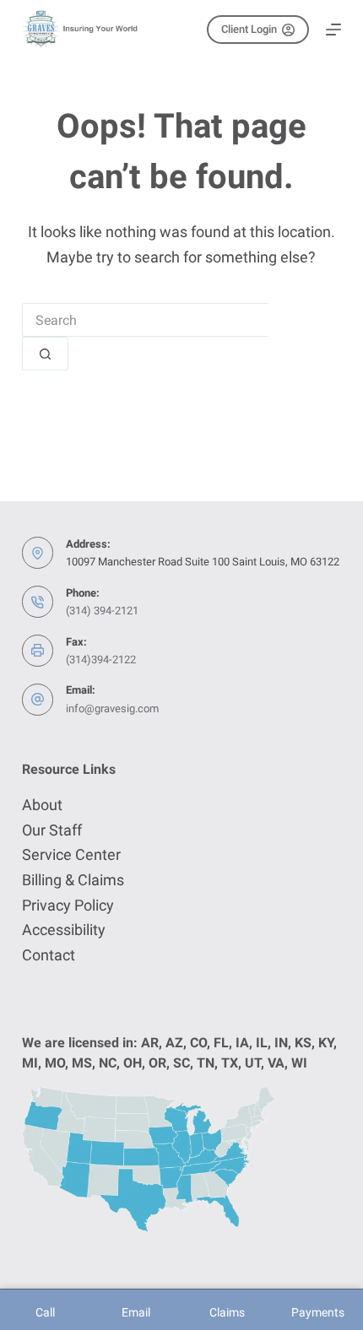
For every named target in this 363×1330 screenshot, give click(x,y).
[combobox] (145, 320)
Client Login (249, 29)
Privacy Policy (68, 905)
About (42, 805)
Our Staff (52, 830)
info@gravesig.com (112, 708)
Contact (48, 955)
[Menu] (333, 29)
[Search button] (45, 353)
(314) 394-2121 (102, 610)
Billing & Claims (73, 880)
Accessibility (64, 929)
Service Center (71, 854)
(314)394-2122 (101, 659)
